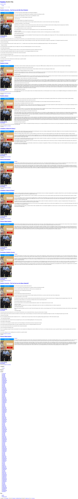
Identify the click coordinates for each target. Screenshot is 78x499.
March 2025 (4, 387)
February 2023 (4, 407)
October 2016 (4, 469)
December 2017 (4, 458)
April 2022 (3, 415)
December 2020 (4, 428)
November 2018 (4, 449)
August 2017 (4, 461)
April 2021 (3, 425)
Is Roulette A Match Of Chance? (7, 128)
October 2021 (4, 420)
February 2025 (4, 388)
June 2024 (3, 394)
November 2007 (4, 490)
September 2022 (4, 411)
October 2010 (4, 480)
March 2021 (4, 426)
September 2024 (4, 392)
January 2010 (4, 486)
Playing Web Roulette (5, 159)
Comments (4, 496)
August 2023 (4, 402)
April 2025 (3, 386)
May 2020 (3, 434)
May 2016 (3, 470)
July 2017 (3, 462)
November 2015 (4, 475)
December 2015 (4, 474)
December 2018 (4, 448)
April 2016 (3, 471)
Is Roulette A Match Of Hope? (7, 190)
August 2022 (4, 412)
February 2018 (4, 456)
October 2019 (4, 440)
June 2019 (3, 443)
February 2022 (4, 417)
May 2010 (3, 483)
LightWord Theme (18, 498)
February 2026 (4, 378)
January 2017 (4, 467)
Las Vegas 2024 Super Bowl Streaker (3, 36)
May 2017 (3, 463)
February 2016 (4, 472)
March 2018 (4, 455)
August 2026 (4, 373)
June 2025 (3, 384)
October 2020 (4, 430)
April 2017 (3, 464)
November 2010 (4, 479)
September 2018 (4, 450)
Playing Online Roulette (6, 221)
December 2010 (4, 478)
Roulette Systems (4, 63)
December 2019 (4, 438)
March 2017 (4, 465)
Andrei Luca (27, 498)
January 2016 (4, 473)
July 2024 (3, 393)
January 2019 (4, 447)
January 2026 (4, 379)
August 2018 (4, 451)
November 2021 (4, 419)
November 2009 (4, 488)
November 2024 (4, 390)
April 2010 (3, 484)
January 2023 (4, 408)
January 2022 (4, 418)
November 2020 (4, 429)
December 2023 (4, 399)
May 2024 (3, 395)
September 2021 (4, 421)
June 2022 (3, 414)
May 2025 (3, 385)
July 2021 (3, 423)
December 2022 (4, 409)
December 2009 (4, 487)
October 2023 (4, 401)
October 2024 (4, 391)
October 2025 (4, 381)
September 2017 (4, 460)
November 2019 (4, 439)
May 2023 (3, 405)
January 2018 (4, 457)
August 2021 (4, 422)
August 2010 (4, 481)
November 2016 (4, 468)
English (16, 161)
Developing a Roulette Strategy (7, 252)
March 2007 (4, 491)
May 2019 (3, 444)
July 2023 (3, 403)
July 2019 (3, 442)
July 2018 (3, 452)
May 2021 (3, 424)
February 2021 (4, 427)
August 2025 (4, 383)
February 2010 (4, 485)
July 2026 (3, 374)
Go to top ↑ (33, 498)
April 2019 (3, 445)
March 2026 (4, 377)
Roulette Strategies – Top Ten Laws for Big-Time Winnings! (14, 10)
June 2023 (3, 404)
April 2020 (3, 435)
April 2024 (3, 396)
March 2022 (4, 416)
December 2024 (4, 389)
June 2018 (3, 453)
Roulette (3, 2)
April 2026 (3, 376)
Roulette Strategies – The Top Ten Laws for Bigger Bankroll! (14, 283)
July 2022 (3, 413)
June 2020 (3, 433)
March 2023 (4, 406)
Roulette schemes (4, 95)
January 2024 (4, 398)
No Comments (9, 60)
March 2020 (4, 436)
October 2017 (4, 459)
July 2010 (3, 482)
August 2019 (4, 441)
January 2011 (4, 477)
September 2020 (4, 431)
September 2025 (4, 382)
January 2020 (4, 437)
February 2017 (4, 466)
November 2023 (4, 400)
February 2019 (4, 446)
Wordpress (13, 498)
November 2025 (4, 380)
